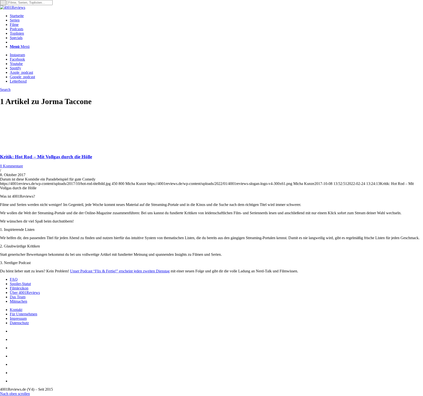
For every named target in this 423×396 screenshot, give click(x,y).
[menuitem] (216, 16)
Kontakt (16, 310)
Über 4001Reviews (25, 292)
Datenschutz (19, 323)
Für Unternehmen (23, 314)
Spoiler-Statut (20, 284)
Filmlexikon (19, 288)
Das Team (17, 297)
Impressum (18, 318)
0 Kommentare (11, 166)
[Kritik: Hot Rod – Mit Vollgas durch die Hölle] (32, 147)
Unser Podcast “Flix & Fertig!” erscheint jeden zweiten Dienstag (120, 271)
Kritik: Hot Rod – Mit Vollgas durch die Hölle (46, 156)
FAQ (14, 279)
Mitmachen (18, 301)
